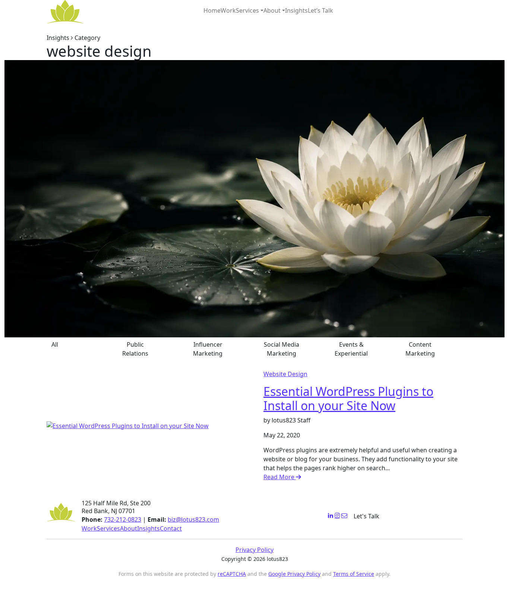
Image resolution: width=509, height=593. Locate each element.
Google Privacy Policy (294, 573)
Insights (296, 10)
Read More (279, 477)
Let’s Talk (320, 10)
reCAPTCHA (232, 573)
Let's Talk (366, 516)
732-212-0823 (122, 519)
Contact (171, 528)
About (272, 10)
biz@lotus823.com (193, 519)
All (54, 344)
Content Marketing (420, 349)
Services (247, 10)
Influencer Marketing (207, 349)
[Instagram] (337, 515)
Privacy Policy (254, 550)
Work (228, 10)
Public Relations (135, 349)
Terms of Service (353, 573)
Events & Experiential (351, 349)
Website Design (285, 374)
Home (212, 10)
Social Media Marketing (281, 349)
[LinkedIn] (330, 515)
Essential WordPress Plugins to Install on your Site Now (348, 398)
